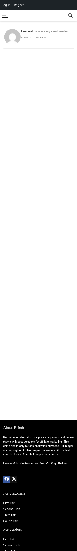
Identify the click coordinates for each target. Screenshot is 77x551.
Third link (9, 515)
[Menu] (5, 15)
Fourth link (10, 521)
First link (9, 503)
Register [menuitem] (19, 5)
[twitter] (13, 479)
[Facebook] (6, 479)
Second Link (11, 509)
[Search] (70, 15)
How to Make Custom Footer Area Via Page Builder (35, 463)
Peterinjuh (27, 31)
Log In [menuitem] (6, 5)
